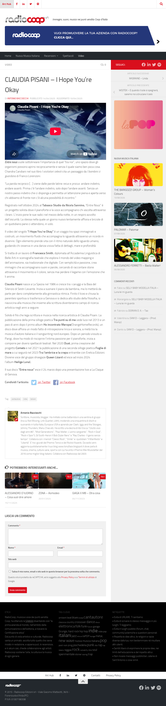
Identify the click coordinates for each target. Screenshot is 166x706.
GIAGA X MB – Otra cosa (86, 493)
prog (70, 645)
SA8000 (29, 621)
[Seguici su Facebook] (144, 65)
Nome (11, 547)
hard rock (73, 631)
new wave (66, 640)
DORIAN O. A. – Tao (138, 310)
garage (96, 626)
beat (69, 617)
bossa (81, 618)
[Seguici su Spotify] (159, 65)
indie (25, 399)
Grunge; (63, 631)
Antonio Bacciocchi (17, 98)
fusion (89, 626)
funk (84, 626)
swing (85, 654)
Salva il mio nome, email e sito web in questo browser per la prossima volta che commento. (56, 571)
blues (75, 617)
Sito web (12, 559)
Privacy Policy (67, 577)
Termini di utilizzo (86, 577)
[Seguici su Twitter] (154, 65)
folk (78, 626)
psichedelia (80, 645)
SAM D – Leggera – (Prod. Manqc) (144, 329)
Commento (14, 525)
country (70, 622)
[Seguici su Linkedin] (149, 65)
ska (90, 650)
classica (62, 622)
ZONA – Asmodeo (49, 493)
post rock (63, 645)
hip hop (83, 631)
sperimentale (67, 654)
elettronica (67, 626)
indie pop (102, 631)
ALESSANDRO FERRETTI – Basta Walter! (137, 265)
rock (76, 649)
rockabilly (84, 650)
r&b (96, 645)
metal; (99, 636)
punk (90, 645)
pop (103, 640)
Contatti (95, 675)
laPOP (86, 636)
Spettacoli (68, 55)
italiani (33, 399)
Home (8, 55)
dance (91, 622)
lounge (92, 636)
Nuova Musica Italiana (28, 55)
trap (90, 654)
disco (97, 622)
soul (94, 650)
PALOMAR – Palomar (126, 229)
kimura (79, 636)
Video (81, 55)
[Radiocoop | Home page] (27, 19)
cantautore (16, 399)
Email (60, 547)
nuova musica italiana (87, 640)
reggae (68, 649)
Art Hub (6, 4)
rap (100, 645)
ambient (62, 617)
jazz (74, 636)
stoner (78, 654)
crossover (80, 622)
